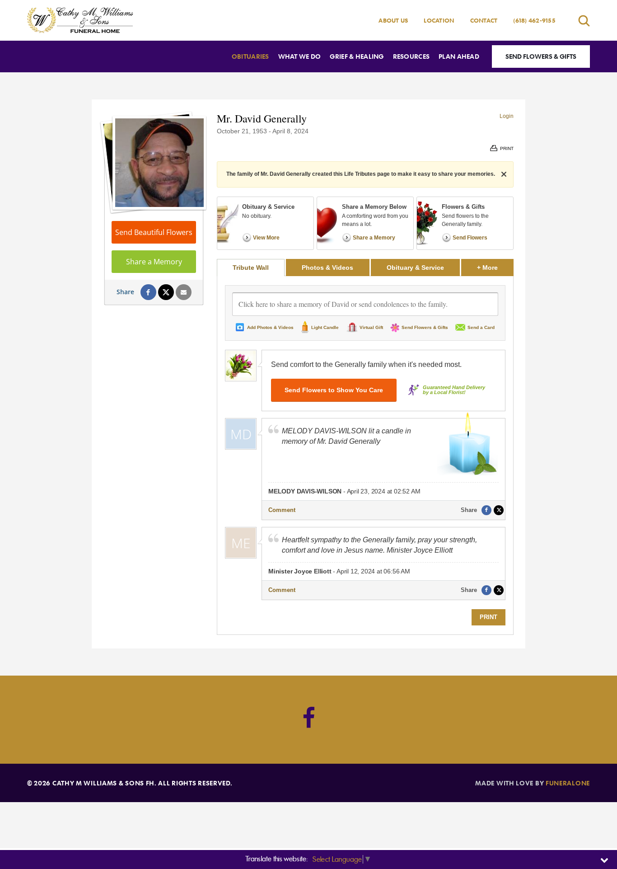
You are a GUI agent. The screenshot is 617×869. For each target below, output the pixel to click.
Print (488, 617)
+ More (495, 267)
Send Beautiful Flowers (153, 232)
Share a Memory (154, 262)
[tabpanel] (365, 455)
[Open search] (584, 20)
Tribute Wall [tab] (251, 267)
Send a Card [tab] (481, 327)
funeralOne (568, 783)
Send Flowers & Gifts (540, 56)
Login (507, 116)
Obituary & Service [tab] (415, 267)
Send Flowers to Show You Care (334, 390)
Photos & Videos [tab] (327, 267)
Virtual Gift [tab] (371, 327)
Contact (484, 20)
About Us (393, 20)
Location (439, 20)
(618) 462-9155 (534, 20)
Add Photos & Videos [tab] (270, 327)
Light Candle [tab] (325, 327)
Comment (281, 510)
